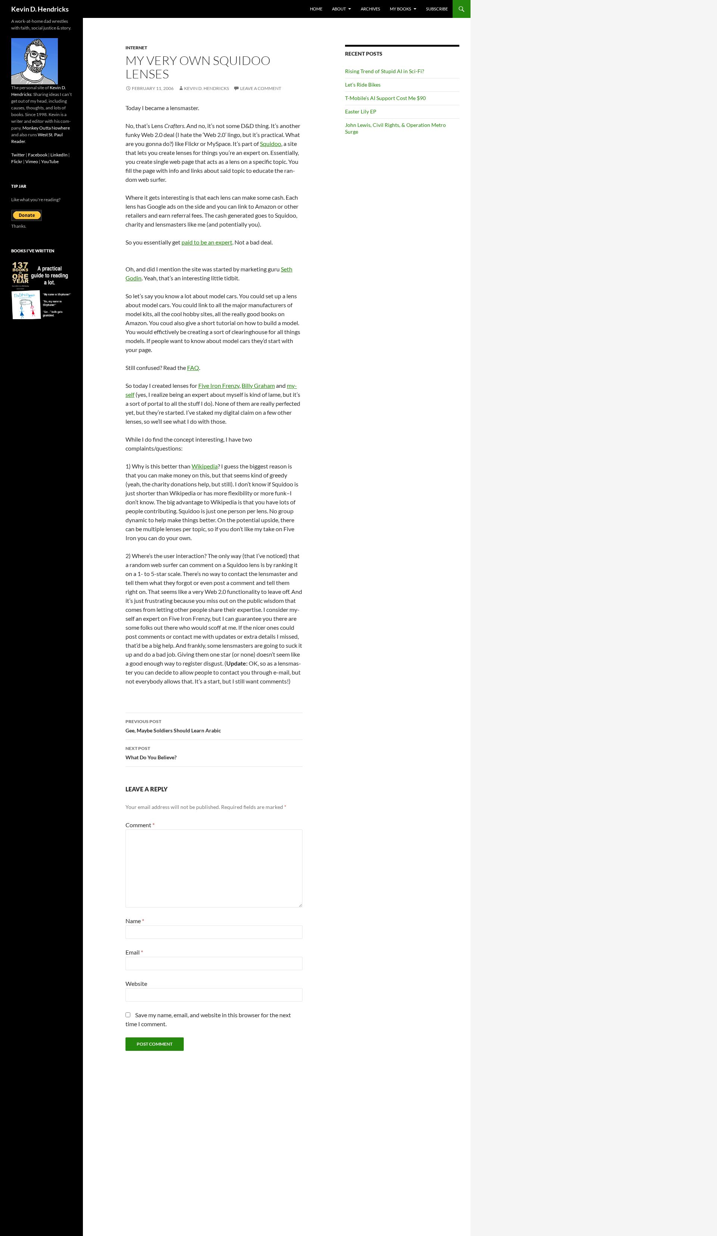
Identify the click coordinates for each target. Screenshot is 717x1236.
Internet (136, 47)
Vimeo (31, 161)
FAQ (193, 367)
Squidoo (270, 143)
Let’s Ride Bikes (363, 84)
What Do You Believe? (151, 752)
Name (134, 920)
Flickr (16, 161)
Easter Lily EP (360, 111)
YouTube (50, 161)
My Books (400, 8)
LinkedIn (59, 155)
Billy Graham (258, 385)
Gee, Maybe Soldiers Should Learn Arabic (173, 726)
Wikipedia (205, 466)
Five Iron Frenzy (218, 385)
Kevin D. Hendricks (40, 9)
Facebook (37, 155)
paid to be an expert (206, 242)
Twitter (18, 155)
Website (136, 983)
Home (316, 8)
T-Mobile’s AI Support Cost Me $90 (385, 98)
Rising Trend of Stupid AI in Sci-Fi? (384, 71)
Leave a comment (260, 88)
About (339, 8)
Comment (140, 824)
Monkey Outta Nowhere (46, 128)
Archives (370, 8)
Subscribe (437, 8)
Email (134, 952)
